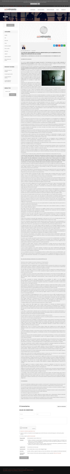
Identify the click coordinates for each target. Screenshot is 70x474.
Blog (58, 9)
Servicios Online (50, 9)
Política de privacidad (22, 470)
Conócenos (32, 9)
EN (60, 6)
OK (38, 3)
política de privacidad (31, 436)
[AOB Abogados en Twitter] (64, 6)
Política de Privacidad (57, 453)
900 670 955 (29, 6)
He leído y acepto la (28, 436)
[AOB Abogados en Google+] (67, 6)
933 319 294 (11, 6)
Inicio (4, 19)
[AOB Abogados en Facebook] (62, 6)
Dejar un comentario (62, 406)
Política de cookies (30, 470)
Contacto (63, 9)
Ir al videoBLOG (10, 25)
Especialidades (41, 9)
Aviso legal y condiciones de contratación (10, 470)
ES (57, 6)
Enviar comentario (24, 457)
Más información (34, 3)
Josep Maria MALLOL (26, 50)
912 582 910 (20, 6)
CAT (55, 6)
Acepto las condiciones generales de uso (28, 431)
